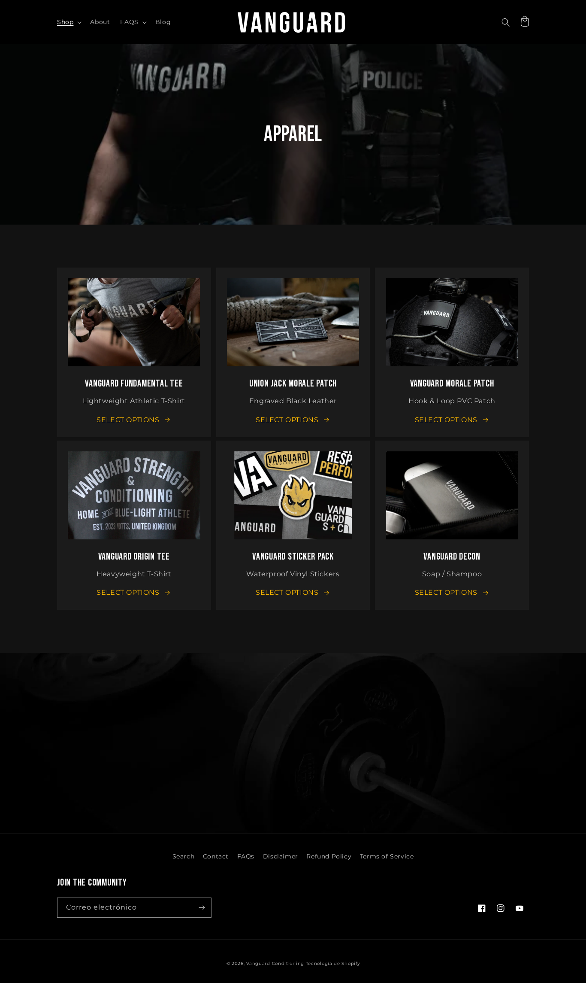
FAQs (245, 856)
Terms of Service (387, 856)
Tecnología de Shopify (333, 963)
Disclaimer (280, 856)
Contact (216, 856)
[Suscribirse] (201, 908)
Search (183, 856)
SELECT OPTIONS (128, 420)
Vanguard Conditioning (275, 963)
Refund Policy (328, 856)
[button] (68, 22)
